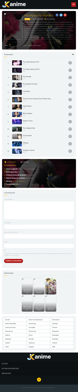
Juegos (31, 347)
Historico (22, 181)
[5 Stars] (10, 44)
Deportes (55, 331)
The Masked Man (29, 128)
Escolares (55, 335)
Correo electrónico (11, 232)
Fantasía (15, 181)
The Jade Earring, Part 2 (31, 69)
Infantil (54, 343)
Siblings (25, 143)
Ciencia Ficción (10, 327)
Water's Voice (27, 121)
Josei (7, 347)
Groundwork (27, 135)
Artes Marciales (10, 323)
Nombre (7, 223)
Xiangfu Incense (28, 150)
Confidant (26, 91)
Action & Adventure (36, 320)
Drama (7, 335)
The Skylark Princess (30, 84)
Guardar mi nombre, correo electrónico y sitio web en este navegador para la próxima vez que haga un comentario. (38, 254)
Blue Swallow (27, 113)
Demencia (9, 331)
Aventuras (32, 323)
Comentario (9, 199)
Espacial (8, 339)
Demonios (32, 331)
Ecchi (30, 335)
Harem (7, 343)
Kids (53, 347)
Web (5, 242)
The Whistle (27, 77)
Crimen (54, 327)
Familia (31, 339)
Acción (7, 320)
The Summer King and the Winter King (37, 99)
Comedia (32, 327)
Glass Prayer (27, 106)
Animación (56, 320)
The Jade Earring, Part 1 (31, 62)
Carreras (55, 323)
